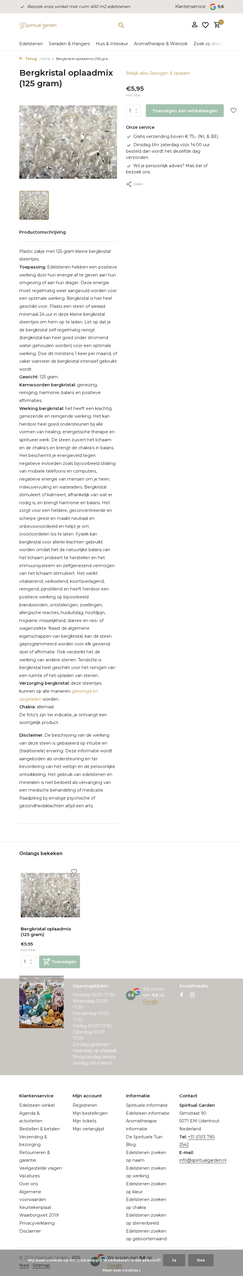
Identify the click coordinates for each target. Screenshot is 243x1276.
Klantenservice (190, 6)
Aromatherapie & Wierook (161, 43)
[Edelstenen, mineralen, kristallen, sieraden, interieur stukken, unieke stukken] (37, 25)
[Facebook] (181, 995)
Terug (30, 58)
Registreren (85, 1105)
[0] (215, 25)
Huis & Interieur (112, 43)
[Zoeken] (121, 25)
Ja (174, 1260)
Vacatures (29, 1176)
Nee (201, 1260)
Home (45, 58)
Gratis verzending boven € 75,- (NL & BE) (175, 136)
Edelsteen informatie (148, 1113)
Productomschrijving (42, 232)
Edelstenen (31, 43)
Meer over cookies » (122, 1270)
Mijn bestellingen (90, 1113)
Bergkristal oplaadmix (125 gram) (46, 932)
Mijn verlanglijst (88, 1129)
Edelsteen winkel (37, 1105)
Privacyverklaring (37, 1223)
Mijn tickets (84, 1121)
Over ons (28, 1184)
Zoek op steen (209, 43)
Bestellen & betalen (39, 1129)
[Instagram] (192, 995)
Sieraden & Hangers (69, 43)
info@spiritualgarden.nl (202, 1160)
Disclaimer (30, 1231)
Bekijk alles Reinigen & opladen (158, 73)
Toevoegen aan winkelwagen (185, 110)
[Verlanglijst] (205, 25)
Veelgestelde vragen (40, 1168)
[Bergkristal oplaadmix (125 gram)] (50, 895)
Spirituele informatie (147, 1105)
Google (150, 1001)
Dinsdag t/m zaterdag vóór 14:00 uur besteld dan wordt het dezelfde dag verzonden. (168, 151)
